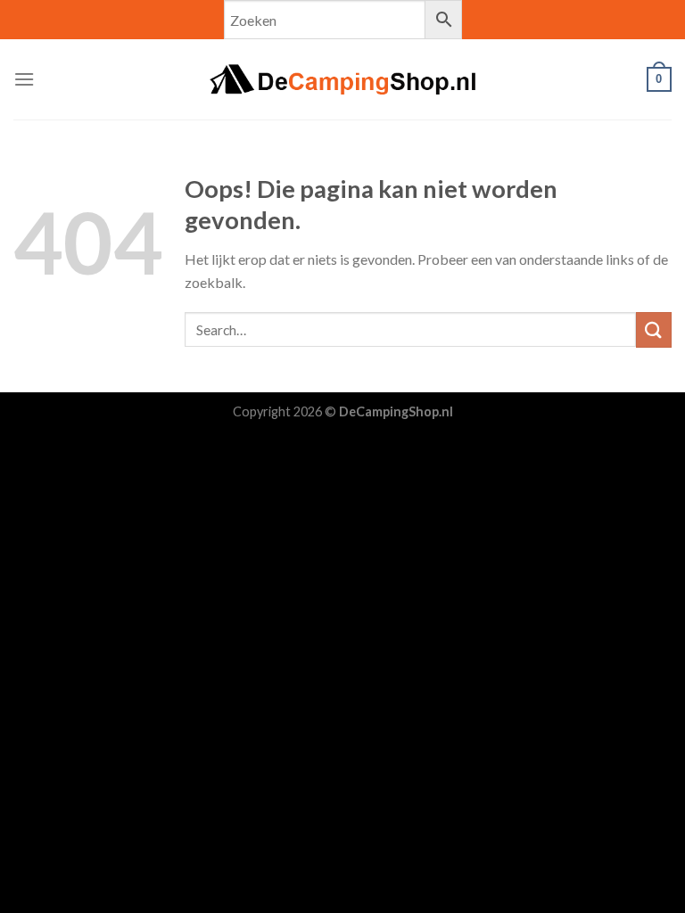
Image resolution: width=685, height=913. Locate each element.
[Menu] (24, 79)
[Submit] (654, 329)
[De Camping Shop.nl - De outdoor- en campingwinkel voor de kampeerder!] (342, 79)
